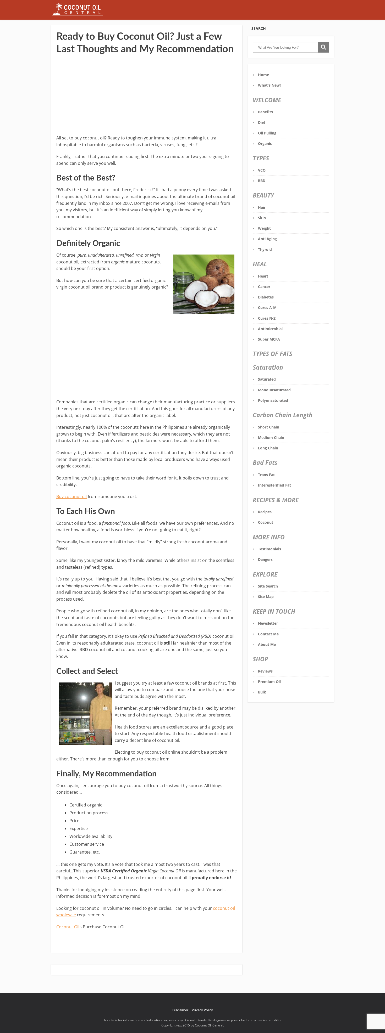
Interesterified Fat (274, 485)
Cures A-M (267, 307)
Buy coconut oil (71, 496)
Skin (262, 217)
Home (263, 74)
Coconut (265, 522)
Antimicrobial (270, 328)
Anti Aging (267, 238)
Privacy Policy (202, 1010)
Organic (265, 143)
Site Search (268, 586)
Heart (263, 276)
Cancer (264, 286)
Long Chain (268, 447)
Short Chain (268, 427)
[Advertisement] (146, 95)
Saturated (267, 379)
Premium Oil (269, 681)
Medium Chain (271, 437)
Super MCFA (269, 339)
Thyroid (265, 249)
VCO (262, 170)
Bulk (262, 692)
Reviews (265, 671)
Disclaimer (180, 1010)
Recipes (265, 511)
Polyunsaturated (273, 400)
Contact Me (268, 633)
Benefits (265, 111)
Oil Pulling (267, 133)
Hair (262, 207)
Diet (261, 122)
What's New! (269, 85)
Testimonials (269, 548)
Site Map (266, 596)
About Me (267, 644)
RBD (261, 180)
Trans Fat (266, 474)
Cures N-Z (267, 318)
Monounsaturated (274, 389)
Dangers (265, 559)
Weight (264, 228)
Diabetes (266, 297)
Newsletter (268, 623)
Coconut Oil (67, 927)
